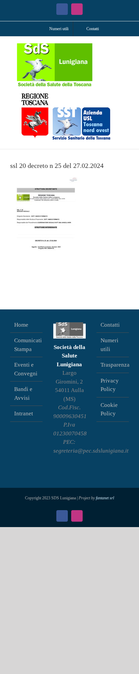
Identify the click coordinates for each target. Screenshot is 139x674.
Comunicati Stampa (26, 344)
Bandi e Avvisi (23, 393)
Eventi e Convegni (25, 369)
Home (21, 325)
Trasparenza (113, 365)
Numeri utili (109, 344)
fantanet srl (105, 498)
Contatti (110, 325)
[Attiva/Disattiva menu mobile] (126, 46)
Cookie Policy (109, 409)
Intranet (23, 413)
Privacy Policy (110, 385)
